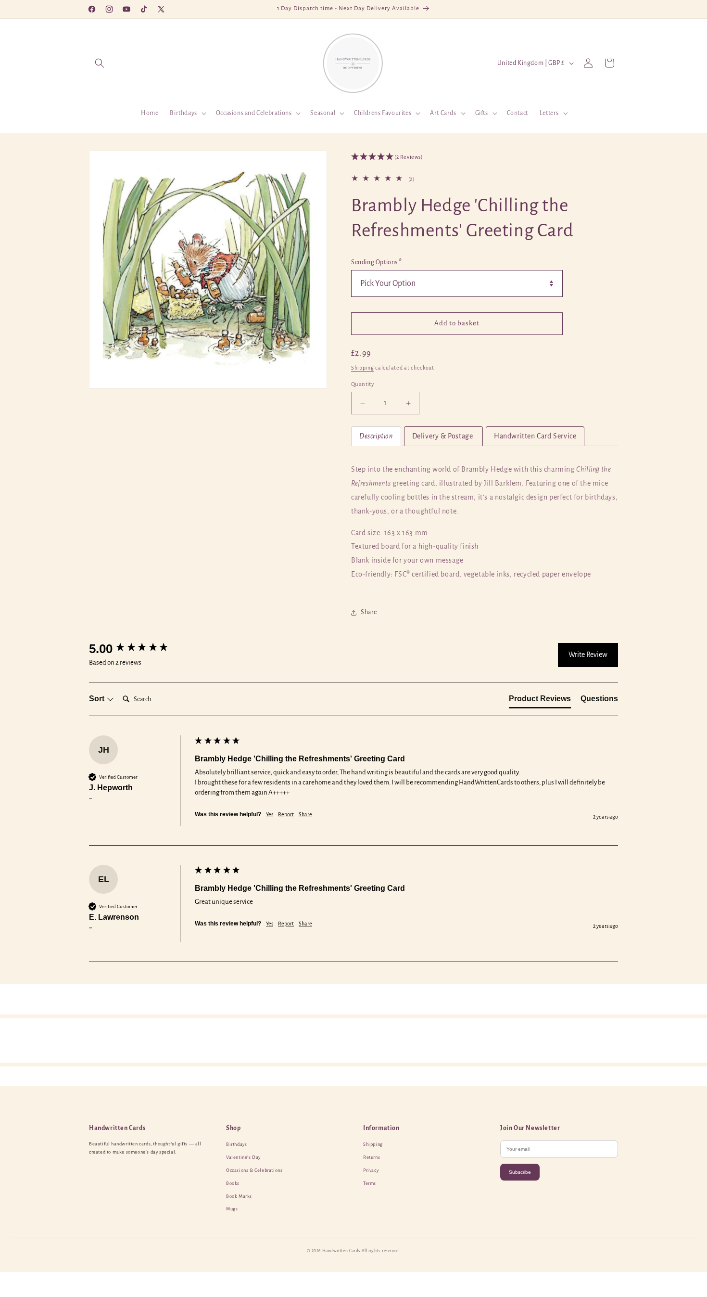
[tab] (376, 436)
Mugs (232, 1209)
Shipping (362, 368)
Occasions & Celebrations (254, 1170)
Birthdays (236, 1144)
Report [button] (286, 814)
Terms (369, 1183)
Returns (371, 1157)
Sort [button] (97, 698)
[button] (99, 63)
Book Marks (239, 1196)
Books (233, 1183)
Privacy (371, 1170)
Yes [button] (269, 814)
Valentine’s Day (243, 1157)
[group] (139, 648)
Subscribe (520, 1172)
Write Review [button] (587, 654)
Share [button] (369, 612)
